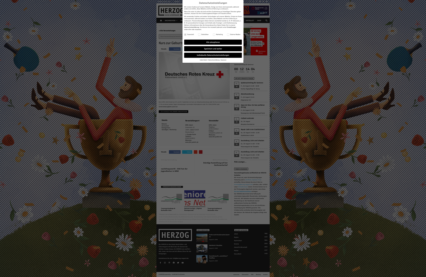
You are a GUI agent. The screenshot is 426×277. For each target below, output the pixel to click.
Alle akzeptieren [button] (213, 42)
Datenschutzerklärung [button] (214, 60)
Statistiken (205, 34)
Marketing (219, 34)
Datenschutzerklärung (191, 27)
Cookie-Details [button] (203, 60)
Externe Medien (235, 34)
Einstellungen (231, 27)
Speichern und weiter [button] (213, 49)
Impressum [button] (223, 60)
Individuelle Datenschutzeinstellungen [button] (213, 55)
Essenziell (190, 34)
